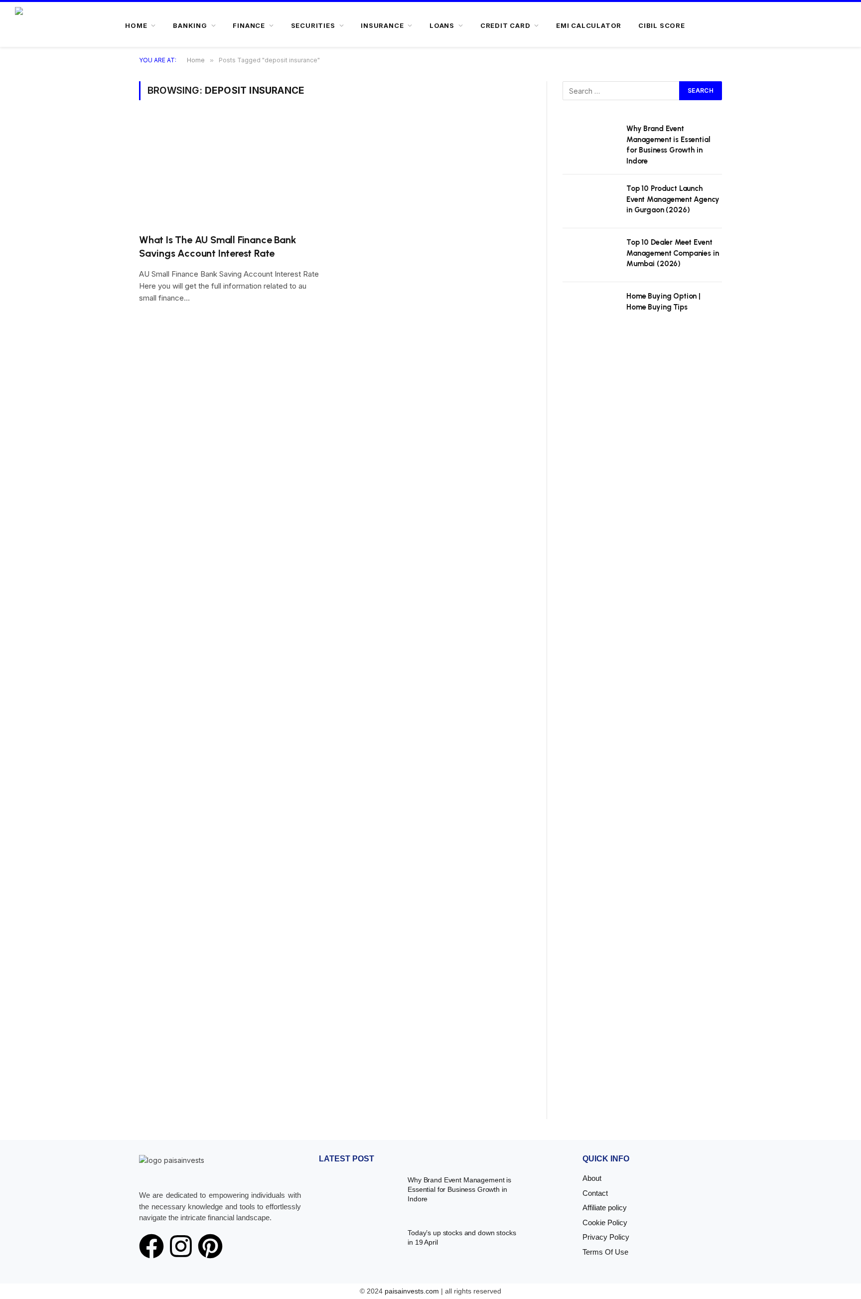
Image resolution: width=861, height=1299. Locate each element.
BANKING (190, 25)
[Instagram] (180, 1246)
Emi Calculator (588, 25)
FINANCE (249, 25)
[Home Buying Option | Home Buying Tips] (590, 309)
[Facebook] (151, 1246)
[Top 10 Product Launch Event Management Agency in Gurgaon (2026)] (590, 201)
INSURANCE (382, 25)
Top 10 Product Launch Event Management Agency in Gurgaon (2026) (672, 199)
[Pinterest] (210, 1246)
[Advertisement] (642, 734)
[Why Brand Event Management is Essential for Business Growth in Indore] (590, 142)
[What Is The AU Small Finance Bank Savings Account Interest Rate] (232, 172)
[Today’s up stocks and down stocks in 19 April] (357, 1247)
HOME (136, 25)
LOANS (442, 25)
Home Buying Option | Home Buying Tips (663, 301)
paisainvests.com (412, 1291)
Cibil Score (661, 25)
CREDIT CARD (505, 25)
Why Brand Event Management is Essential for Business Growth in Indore (668, 144)
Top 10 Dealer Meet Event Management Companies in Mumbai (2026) (672, 253)
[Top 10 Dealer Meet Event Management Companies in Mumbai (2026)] (590, 255)
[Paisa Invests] (45, 25)
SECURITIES (313, 25)
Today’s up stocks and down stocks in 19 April (462, 1237)
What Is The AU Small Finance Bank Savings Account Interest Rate (217, 246)
